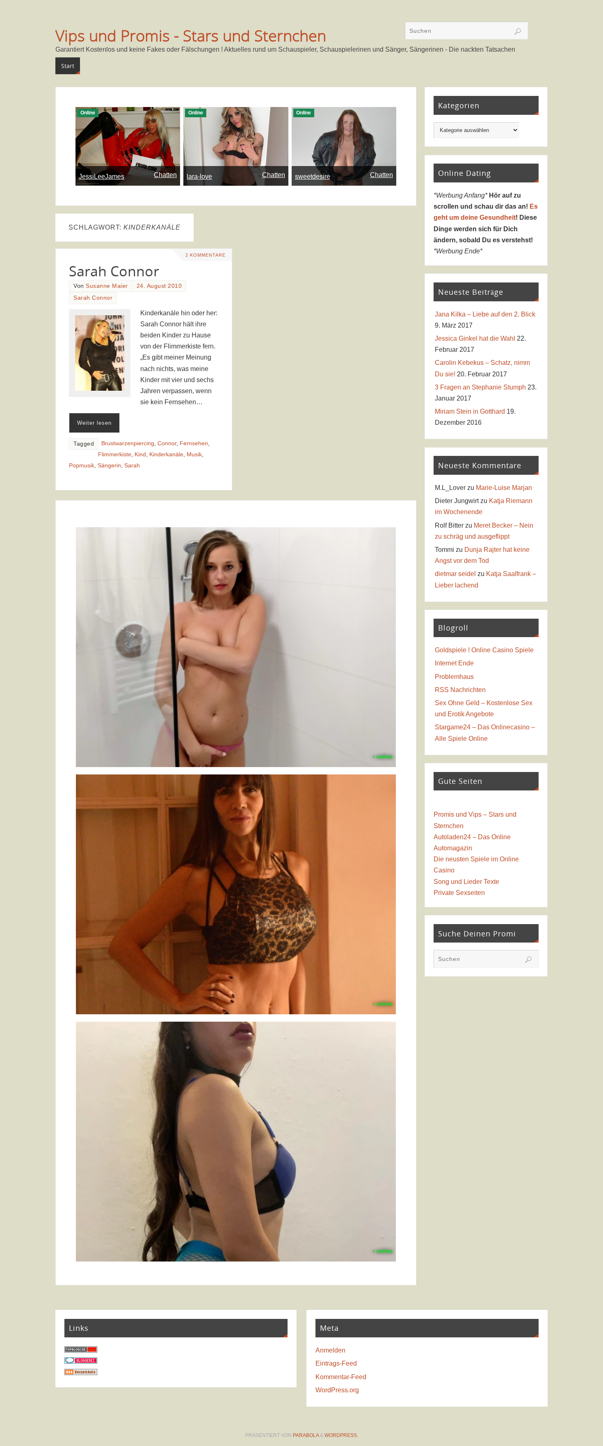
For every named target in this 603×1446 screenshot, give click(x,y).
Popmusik (81, 465)
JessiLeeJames (101, 176)
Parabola (306, 1435)
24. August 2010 (159, 286)
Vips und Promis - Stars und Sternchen (190, 35)
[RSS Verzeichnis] (80, 1372)
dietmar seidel (455, 573)
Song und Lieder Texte (466, 881)
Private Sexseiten (459, 892)
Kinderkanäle (166, 454)
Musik (194, 454)
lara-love (199, 176)
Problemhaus (454, 676)
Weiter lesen (94, 423)
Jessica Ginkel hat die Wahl (475, 338)
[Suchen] (518, 31)
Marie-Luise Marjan (504, 487)
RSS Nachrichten (460, 689)
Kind (140, 454)
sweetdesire (312, 176)
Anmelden (330, 1350)
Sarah (132, 465)
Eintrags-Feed (336, 1363)
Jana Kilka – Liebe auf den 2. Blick (485, 314)
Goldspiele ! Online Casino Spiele (484, 650)
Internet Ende (454, 663)
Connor (167, 443)
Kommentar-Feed (340, 1376)
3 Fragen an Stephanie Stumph (480, 387)
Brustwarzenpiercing (127, 443)
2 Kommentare (205, 255)
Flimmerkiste (114, 454)
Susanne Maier (107, 286)
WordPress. (341, 1435)
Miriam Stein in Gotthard (470, 411)
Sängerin (109, 465)
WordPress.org (337, 1390)
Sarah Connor (114, 271)
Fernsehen (194, 443)
